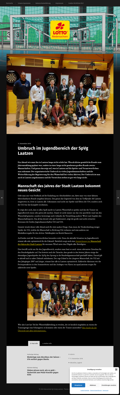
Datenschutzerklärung (96, 390)
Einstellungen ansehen (109, 385)
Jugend (79, 363)
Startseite (9, 3)
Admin (72, 354)
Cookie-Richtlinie (85, 390)
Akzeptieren (78, 385)
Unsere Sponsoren (24, 3)
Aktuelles (73, 363)
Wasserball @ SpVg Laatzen (53, 389)
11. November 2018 (76, 358)
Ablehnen (93, 385)
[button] (116, 369)
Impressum (105, 390)
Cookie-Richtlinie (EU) (75, 3)
